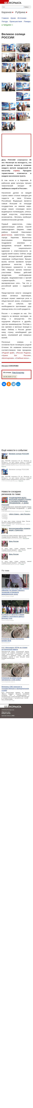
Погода (5, 21)
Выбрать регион (6, 713)
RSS (13, 715)
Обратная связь (6, 712)
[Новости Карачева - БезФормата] (11, 2)
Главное (5, 18)
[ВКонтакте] (4, 384)
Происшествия (16, 21)
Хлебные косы (22, 358)
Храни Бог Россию (16, 355)
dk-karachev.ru (8, 131)
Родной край (8, 353)
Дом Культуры (18, 372)
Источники (22, 18)
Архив (13, 18)
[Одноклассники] (9, 384)
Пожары (27, 21)
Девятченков (7, 235)
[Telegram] (13, 384)
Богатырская (8, 358)
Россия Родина (23, 353)
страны (16, 171)
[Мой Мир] (18, 384)
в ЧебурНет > (7, 25)
